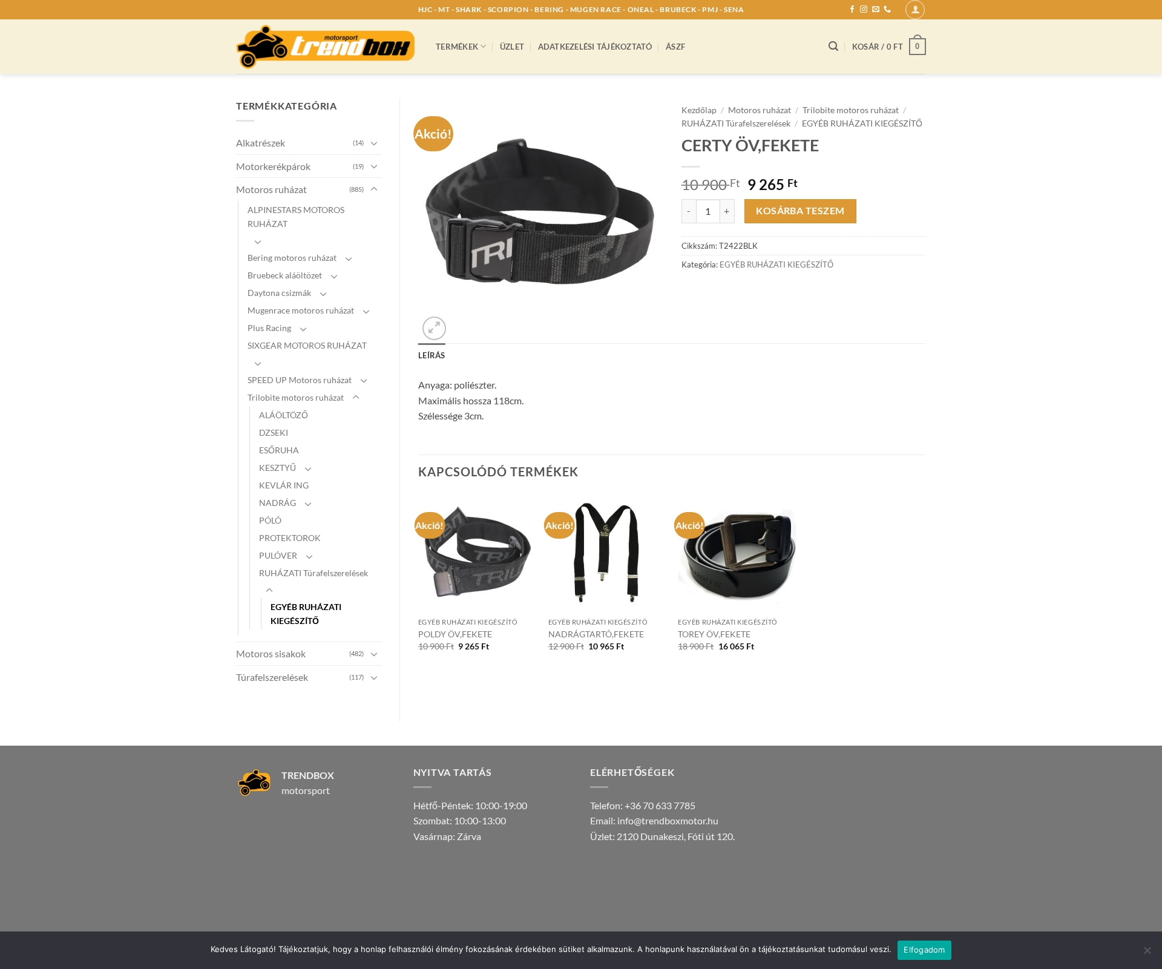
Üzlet (512, 46)
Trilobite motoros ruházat (296, 397)
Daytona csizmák (279, 292)
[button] (915, 9)
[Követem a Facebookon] (852, 9)
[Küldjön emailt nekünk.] (875, 9)
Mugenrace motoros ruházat (301, 310)
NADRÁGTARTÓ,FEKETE (596, 634)
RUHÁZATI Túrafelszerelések (313, 573)
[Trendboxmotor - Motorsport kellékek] (327, 46)
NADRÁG (277, 503)
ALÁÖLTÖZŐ (283, 415)
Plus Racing (269, 328)
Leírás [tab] (431, 355)
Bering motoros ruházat (292, 257)
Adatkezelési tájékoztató (595, 46)
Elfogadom (924, 949)
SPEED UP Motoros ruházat (300, 380)
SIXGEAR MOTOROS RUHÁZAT (307, 345)
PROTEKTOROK (290, 538)
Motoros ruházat (271, 189)
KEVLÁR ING (284, 485)
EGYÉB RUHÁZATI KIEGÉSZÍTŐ (306, 614)
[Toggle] (374, 143)
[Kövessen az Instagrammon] (863, 9)
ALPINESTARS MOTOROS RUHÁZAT (296, 217)
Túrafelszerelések (272, 677)
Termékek (457, 46)
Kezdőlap (699, 110)
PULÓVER (278, 555)
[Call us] (887, 9)
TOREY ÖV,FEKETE (714, 634)
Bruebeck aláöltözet (285, 275)
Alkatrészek (260, 142)
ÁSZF (675, 46)
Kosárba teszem (800, 210)
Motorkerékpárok (273, 166)
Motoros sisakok (271, 653)
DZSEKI (273, 432)
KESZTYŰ (277, 467)
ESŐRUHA (279, 450)
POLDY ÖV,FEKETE (455, 634)
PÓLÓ (270, 520)
